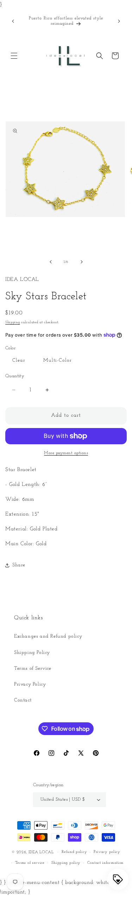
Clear (18, 360)
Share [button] (18, 565)
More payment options (66, 453)
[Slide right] (81, 262)
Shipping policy (66, 863)
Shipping (12, 322)
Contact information (105, 863)
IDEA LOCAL (41, 852)
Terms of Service (32, 668)
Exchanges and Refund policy (48, 636)
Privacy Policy (30, 684)
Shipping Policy (32, 652)
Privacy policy (107, 852)
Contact (22, 700)
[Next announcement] (119, 21)
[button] (14, 56)
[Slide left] (50, 262)
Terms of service (30, 863)
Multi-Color (57, 360)
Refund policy (74, 852)
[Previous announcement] (13, 21)
